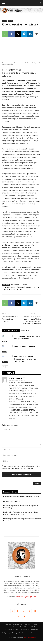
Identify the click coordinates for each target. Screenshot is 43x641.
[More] (36, 34)
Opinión (5, 20)
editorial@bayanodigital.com (26, 597)
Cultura (4, 341)
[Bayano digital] (21, 10)
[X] (18, 34)
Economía (27, 625)
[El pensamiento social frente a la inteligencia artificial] (7, 338)
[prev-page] (3, 366)
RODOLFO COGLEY (17, 378)
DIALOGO (21, 287)
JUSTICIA (36, 287)
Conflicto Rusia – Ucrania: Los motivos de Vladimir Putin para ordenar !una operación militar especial (32, 320)
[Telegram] (24, 34)
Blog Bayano (34, 629)
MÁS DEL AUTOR (26, 331)
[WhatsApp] (5, 34)
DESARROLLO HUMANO (9, 287)
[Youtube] (24, 617)
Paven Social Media (30, 637)
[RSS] (29, 611)
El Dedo (33, 627)
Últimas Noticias (24, 629)
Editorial (26, 627)
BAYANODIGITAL (15, 285)
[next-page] (6, 366)
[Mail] (24, 611)
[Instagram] (12, 611)
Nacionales (7, 625)
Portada (10, 20)
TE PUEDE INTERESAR (10, 331)
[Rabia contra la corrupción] (7, 348)
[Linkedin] (30, 34)
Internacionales (17, 625)
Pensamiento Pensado (11, 629)
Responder (12, 418)
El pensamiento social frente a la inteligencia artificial (21, 496)
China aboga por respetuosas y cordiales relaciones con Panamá (22, 520)
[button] (3, 3)
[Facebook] (11, 34)
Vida (21, 627)
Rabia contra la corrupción (24, 346)
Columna (34, 625)
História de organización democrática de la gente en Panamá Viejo (25, 358)
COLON (25, 285)
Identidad (5, 361)
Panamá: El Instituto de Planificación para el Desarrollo (10, 319)
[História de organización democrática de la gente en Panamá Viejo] (7, 359)
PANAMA (19, 290)
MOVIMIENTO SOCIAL (9, 290)
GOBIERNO (29, 287)
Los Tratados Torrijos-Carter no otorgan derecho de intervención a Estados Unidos (20, 513)
